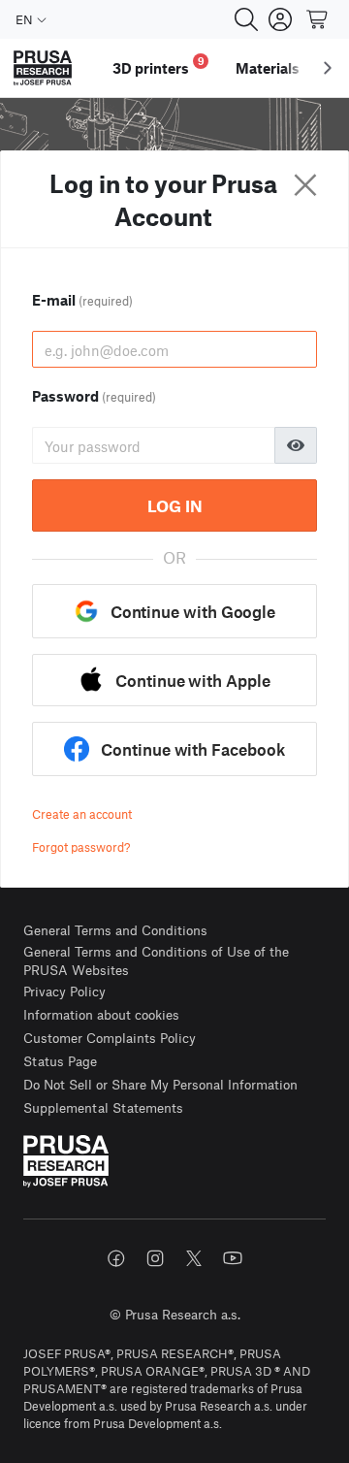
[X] (193, 1258)
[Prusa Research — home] (42, 68)
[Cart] (318, 19)
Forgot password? (81, 847)
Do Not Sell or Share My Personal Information (160, 1084)
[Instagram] (155, 1258)
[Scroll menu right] (327, 68)
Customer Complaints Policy (109, 1037)
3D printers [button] (158, 65)
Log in (175, 505)
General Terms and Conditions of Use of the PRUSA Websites (156, 961)
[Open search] (246, 19)
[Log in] (280, 19)
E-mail (82, 300)
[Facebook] (116, 1258)
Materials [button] (268, 68)
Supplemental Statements (103, 1107)
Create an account (82, 814)
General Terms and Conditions (115, 930)
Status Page (60, 1061)
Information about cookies (101, 1014)
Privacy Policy (64, 991)
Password (94, 396)
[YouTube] (232, 1258)
